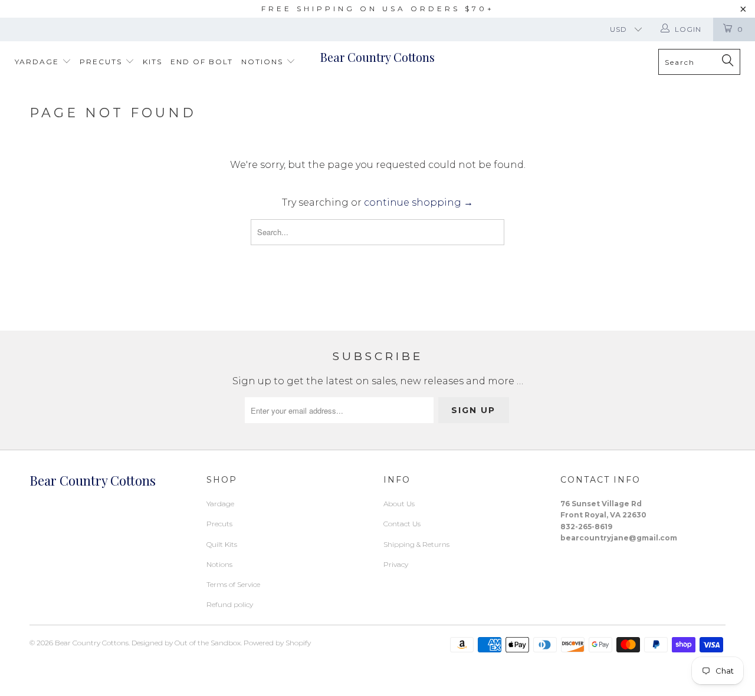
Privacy (395, 564)
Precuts (102, 61)
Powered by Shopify (277, 642)
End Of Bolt (201, 61)
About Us (399, 503)
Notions (263, 61)
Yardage (38, 61)
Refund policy (229, 604)
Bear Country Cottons (377, 57)
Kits (152, 61)
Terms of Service (233, 584)
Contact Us (402, 523)
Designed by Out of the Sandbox (186, 642)
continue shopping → (418, 202)
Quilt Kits (221, 544)
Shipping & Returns (416, 544)
